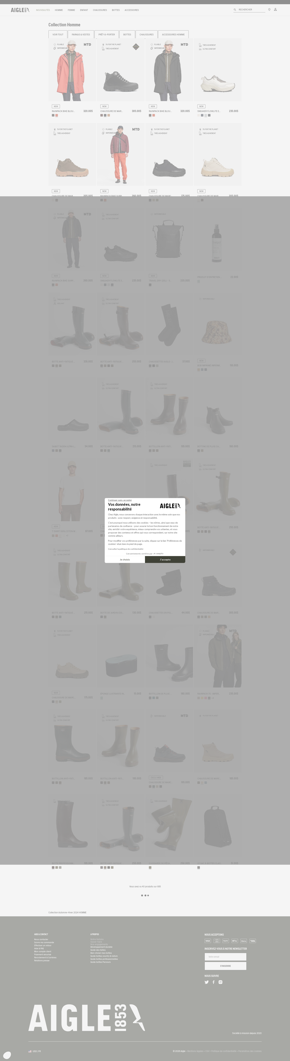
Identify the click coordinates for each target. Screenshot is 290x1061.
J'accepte (165, 559)
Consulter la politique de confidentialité (125, 549)
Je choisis (125, 559)
